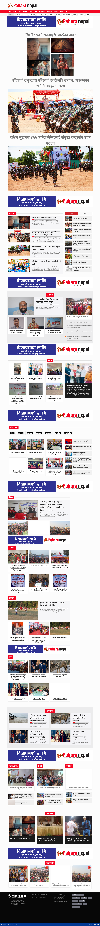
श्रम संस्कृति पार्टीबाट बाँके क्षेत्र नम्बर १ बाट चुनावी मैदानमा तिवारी (48, 300)
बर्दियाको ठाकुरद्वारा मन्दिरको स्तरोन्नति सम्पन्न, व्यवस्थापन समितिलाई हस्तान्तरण (46, 233)
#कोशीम (85, 904)
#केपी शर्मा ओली (76, 907)
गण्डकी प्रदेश (39, 433)
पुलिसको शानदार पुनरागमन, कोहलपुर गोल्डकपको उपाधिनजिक (52, 604)
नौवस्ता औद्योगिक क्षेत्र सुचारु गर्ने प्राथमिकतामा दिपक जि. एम (79, 453)
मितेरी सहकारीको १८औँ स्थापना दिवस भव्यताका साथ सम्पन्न (39, 589)
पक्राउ (88, 14)
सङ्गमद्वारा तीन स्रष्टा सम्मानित (35, 452)
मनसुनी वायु (40, 14)
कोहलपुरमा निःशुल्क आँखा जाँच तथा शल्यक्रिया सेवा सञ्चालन (80, 800)
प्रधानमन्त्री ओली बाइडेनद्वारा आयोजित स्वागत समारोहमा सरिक (39, 675)
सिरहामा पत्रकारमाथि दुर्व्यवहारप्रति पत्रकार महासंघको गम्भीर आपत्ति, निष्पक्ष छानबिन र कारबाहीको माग (82, 268)
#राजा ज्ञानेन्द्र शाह (76, 898)
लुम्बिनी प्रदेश (48, 433)
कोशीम (74, 14)
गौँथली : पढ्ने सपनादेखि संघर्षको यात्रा (50, 35)
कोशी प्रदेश (12, 433)
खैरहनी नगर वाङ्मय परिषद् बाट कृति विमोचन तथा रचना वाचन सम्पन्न (54, 472)
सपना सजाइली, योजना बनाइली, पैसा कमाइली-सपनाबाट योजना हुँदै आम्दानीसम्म (54, 378)
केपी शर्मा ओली (81, 14)
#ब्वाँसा (89, 898)
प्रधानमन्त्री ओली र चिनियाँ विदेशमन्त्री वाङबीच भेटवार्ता (39, 699)
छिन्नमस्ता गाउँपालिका (66, 14)
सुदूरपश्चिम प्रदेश (68, 433)
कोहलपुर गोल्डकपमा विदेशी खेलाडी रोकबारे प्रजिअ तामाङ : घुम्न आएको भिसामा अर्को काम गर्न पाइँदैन (17, 638)
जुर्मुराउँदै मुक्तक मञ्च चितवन (17, 452)
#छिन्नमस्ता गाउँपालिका (77, 904)
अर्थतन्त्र (25, 11)
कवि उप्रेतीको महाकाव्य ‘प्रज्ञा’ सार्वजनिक (35, 471)
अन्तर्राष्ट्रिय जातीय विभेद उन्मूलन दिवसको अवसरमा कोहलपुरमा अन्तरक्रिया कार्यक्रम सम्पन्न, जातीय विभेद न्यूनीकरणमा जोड (17, 400)
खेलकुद (61, 11)
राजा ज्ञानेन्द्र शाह (32, 14)
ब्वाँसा (46, 14)
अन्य (66, 11)
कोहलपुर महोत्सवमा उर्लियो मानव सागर (39, 565)
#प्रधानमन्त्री (75, 901)
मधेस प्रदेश (21, 433)
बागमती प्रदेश (30, 433)
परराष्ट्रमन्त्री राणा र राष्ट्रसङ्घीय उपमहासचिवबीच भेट (17, 699)
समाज (20, 11)
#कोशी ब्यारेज (75, 895)
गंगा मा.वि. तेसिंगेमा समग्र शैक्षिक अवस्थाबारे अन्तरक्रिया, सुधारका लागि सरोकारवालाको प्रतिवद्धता (50, 788)
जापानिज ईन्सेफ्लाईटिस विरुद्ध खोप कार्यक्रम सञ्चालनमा (17, 471)
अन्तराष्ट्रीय (49, 11)
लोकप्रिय (85, 213)
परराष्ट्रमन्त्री (58, 14)
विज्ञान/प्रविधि (42, 11)
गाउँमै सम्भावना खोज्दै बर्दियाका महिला (80, 256)
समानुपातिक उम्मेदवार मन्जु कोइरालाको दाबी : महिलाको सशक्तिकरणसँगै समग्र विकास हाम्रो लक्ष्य (35, 333)
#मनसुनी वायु (83, 898)
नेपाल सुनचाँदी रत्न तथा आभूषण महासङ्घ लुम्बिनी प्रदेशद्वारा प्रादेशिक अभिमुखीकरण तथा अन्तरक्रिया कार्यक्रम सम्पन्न (18, 568)
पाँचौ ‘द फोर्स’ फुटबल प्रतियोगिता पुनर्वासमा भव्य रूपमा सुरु (54, 398)
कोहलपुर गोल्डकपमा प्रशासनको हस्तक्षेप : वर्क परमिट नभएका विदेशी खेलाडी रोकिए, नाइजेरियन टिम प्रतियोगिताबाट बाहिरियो (38, 639)
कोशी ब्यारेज (19, 14)
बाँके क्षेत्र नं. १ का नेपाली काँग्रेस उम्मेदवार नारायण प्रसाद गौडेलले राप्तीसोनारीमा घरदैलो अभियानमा (82, 460)
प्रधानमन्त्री (51, 14)
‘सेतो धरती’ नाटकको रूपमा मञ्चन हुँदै (80, 441)
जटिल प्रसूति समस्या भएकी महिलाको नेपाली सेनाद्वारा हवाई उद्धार (17, 378)
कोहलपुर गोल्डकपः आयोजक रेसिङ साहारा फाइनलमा (60, 638)
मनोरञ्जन (56, 11)
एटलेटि (25, 14)
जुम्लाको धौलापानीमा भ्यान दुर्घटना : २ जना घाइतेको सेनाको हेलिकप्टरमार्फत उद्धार (81, 466)
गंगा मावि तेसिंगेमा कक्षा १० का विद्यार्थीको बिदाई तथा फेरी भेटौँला (53, 795)
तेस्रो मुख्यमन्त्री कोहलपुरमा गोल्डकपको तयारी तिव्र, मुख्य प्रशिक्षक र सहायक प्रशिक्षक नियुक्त (60, 884)
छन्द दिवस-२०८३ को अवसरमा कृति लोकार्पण (54, 453)
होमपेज (10, 11)
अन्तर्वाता (31, 11)
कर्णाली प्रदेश (58, 433)
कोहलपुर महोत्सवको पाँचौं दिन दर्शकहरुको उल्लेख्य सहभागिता (39, 884)
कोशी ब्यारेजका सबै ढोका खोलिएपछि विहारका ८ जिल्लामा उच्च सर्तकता (38, 718)
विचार (36, 11)
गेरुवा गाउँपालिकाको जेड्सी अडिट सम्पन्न (81, 262)
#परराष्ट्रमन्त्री (81, 901)
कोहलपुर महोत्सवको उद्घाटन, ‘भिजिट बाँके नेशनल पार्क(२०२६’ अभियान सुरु (60, 566)
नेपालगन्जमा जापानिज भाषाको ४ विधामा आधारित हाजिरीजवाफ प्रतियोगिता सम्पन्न (18, 884)
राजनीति (15, 11)
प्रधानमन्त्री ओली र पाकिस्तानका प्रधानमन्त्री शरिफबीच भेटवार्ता (60, 699)
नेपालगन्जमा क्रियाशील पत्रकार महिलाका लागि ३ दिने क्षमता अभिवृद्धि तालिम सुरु (21, 788)
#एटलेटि (81, 895)
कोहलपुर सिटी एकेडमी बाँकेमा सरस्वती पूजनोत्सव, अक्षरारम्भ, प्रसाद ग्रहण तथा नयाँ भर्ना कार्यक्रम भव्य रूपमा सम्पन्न (53, 802)
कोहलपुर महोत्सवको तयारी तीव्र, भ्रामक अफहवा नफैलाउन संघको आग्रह (18, 590)
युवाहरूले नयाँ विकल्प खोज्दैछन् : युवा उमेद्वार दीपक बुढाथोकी (16, 331)
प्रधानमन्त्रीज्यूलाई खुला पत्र (21, 803)
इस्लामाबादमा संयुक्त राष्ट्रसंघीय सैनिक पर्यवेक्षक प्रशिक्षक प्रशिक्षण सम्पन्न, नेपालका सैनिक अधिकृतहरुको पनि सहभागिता (81, 243)
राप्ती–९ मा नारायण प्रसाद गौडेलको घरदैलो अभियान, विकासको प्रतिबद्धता (81, 472)
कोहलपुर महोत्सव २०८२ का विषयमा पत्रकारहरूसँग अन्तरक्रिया (59, 589)
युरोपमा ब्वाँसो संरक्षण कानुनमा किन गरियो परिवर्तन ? (60, 675)
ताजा (71, 213)
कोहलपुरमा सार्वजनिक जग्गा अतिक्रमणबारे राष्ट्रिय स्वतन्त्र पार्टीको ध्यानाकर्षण (36, 378)
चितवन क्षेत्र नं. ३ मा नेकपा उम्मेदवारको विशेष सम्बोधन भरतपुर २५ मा (79, 317)
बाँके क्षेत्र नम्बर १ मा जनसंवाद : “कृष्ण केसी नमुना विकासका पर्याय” (54, 331)
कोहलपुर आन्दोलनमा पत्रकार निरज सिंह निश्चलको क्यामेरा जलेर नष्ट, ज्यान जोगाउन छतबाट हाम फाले (24, 796)
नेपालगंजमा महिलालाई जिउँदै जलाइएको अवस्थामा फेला (36, 397)
